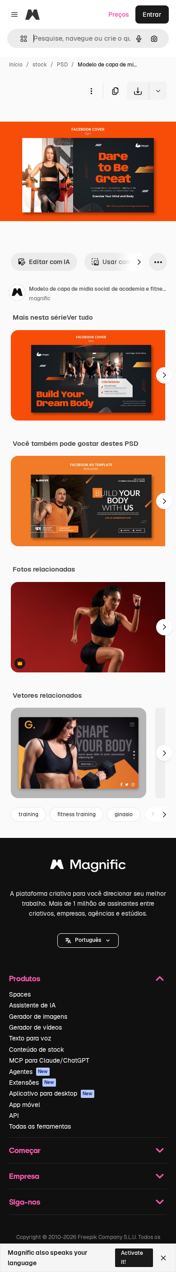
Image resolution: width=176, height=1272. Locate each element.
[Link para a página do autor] (17, 293)
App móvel (24, 1105)
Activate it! (132, 1257)
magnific (40, 298)
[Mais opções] (91, 91)
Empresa (24, 1176)
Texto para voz (30, 1038)
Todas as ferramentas (40, 1126)
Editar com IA (49, 262)
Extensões (31, 1082)
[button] (88, 940)
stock (39, 64)
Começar (25, 1150)
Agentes (28, 1072)
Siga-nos (24, 1201)
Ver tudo (80, 317)
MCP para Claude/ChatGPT (49, 1060)
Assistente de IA (32, 1005)
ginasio (124, 814)
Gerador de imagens (38, 1016)
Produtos (24, 978)
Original (57, 121)
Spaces (20, 994)
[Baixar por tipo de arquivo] (158, 91)
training (28, 814)
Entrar (152, 14)
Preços (118, 14)
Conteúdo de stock (36, 1049)
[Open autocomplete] (20, 38)
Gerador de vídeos (35, 1027)
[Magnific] (88, 867)
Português (88, 940)
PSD (62, 64)
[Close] (163, 1258)
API (14, 1115)
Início (16, 64)
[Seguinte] (139, 262)
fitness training (76, 814)
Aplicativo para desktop (51, 1093)
